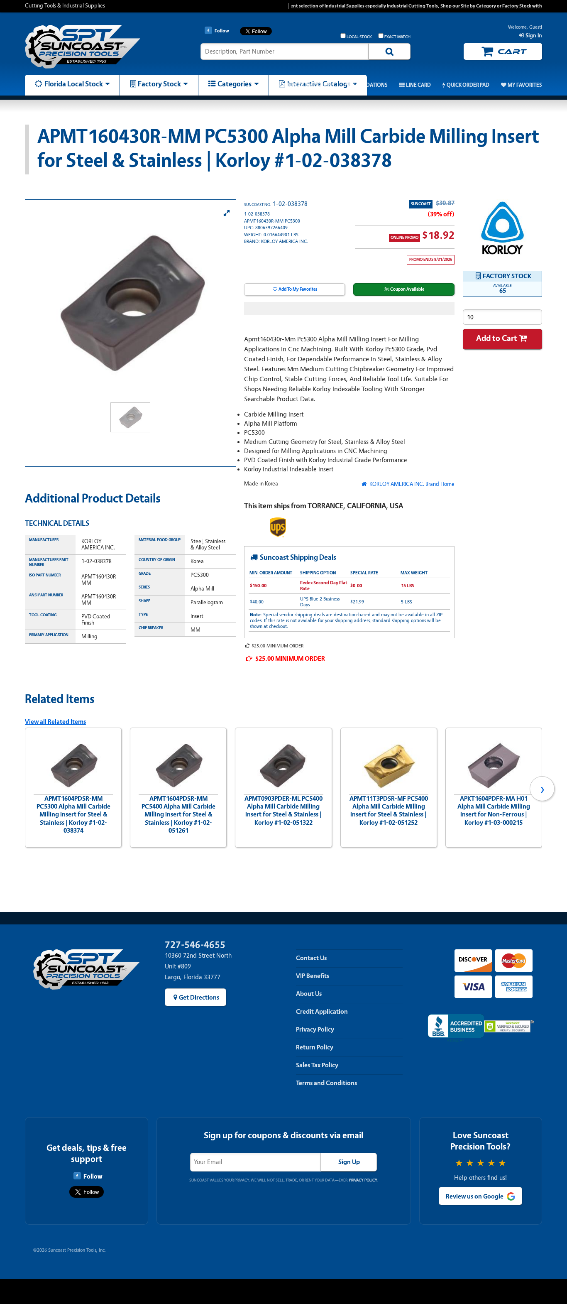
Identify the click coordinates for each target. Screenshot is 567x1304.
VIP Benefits (312, 976)
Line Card (418, 85)
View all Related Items (55, 722)
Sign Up (349, 1162)
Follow (92, 1176)
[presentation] (24, 788)
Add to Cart (496, 338)
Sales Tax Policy (317, 1065)
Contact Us (311, 958)
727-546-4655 (195, 945)
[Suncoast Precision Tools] (86, 47)
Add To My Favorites (298, 289)
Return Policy (314, 1047)
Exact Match (397, 36)
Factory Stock (159, 84)
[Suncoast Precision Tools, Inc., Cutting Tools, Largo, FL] (456, 1028)
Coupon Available (407, 289)
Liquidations (370, 85)
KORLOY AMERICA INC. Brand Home (411, 484)
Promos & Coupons (308, 85)
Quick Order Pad (468, 85)
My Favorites (525, 85)
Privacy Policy (315, 1029)
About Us (309, 994)
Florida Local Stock (73, 84)
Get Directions (199, 997)
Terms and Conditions (326, 1083)
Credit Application (322, 1011)
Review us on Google (474, 1196)
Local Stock (359, 36)
